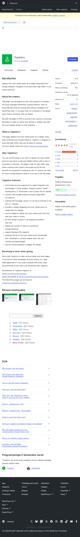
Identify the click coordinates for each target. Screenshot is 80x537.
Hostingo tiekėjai (8, 491)
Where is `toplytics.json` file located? (16, 411)
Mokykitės (45, 483)
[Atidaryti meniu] (76, 3)
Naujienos (5, 487)
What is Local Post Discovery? (14, 417)
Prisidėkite (64, 483)
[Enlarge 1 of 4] (15, 296)
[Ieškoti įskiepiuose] (24, 22)
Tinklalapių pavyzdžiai (30, 483)
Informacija (8, 70)
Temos (24, 487)
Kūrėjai (43, 491)
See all (75, 170)
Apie (3, 483)
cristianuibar (35, 468)
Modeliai (25, 494)
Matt (5, 505)
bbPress (6, 508)
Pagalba (75, 70)
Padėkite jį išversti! (58, 15)
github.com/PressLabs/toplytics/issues (33, 277)
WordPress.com (9, 501)
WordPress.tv (47, 494)
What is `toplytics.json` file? (13, 404)
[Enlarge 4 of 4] (49, 310)
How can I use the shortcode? (14, 390)
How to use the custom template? (15, 383)
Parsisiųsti (73, 59)
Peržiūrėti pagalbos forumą (65, 195)
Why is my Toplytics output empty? (15, 438)
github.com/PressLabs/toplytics (14, 274)
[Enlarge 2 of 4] (32, 296)
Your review (59, 170)
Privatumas (6, 494)
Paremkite (65, 491)
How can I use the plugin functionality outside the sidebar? (15, 445)
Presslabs (24, 61)
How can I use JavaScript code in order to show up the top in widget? (16, 396)
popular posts (72, 126)
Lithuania (10, 522)
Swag (64, 494)
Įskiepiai (25, 491)
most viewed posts (71, 121)
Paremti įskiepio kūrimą (64, 214)
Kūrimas (45, 70)
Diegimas (34, 70)
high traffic (74, 117)
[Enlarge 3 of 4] (49, 296)
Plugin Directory (7, 9)
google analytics (72, 113)
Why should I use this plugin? (13, 369)
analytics (74, 109)
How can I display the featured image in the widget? (22, 424)
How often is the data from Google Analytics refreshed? (13, 375)
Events (63, 487)
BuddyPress (7, 512)
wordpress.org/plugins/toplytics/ (14, 283)
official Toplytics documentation (35, 146)
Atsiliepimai (22, 70)
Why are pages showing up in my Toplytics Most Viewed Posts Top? (15, 431)
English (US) (74, 104)
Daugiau (58, 132)
